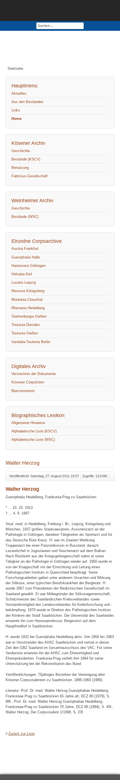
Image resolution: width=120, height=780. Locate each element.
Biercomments (23, 391)
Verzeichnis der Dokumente (33, 374)
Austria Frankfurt (25, 248)
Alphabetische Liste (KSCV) (34, 431)
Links (15, 110)
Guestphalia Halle (25, 257)
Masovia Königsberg (27, 291)
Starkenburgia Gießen (29, 316)
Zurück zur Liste (21, 734)
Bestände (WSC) (25, 217)
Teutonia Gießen (24, 333)
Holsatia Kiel (21, 274)
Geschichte (20, 151)
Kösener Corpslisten (27, 382)
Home (16, 119)
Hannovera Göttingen (28, 266)
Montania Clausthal (26, 299)
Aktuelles (19, 93)
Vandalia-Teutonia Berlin (30, 342)
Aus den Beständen (27, 102)
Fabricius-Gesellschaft (29, 176)
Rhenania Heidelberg (28, 308)
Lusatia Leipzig (23, 282)
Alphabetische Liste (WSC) (33, 439)
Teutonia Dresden (25, 325)
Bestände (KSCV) (25, 159)
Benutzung (20, 168)
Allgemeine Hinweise (28, 423)
